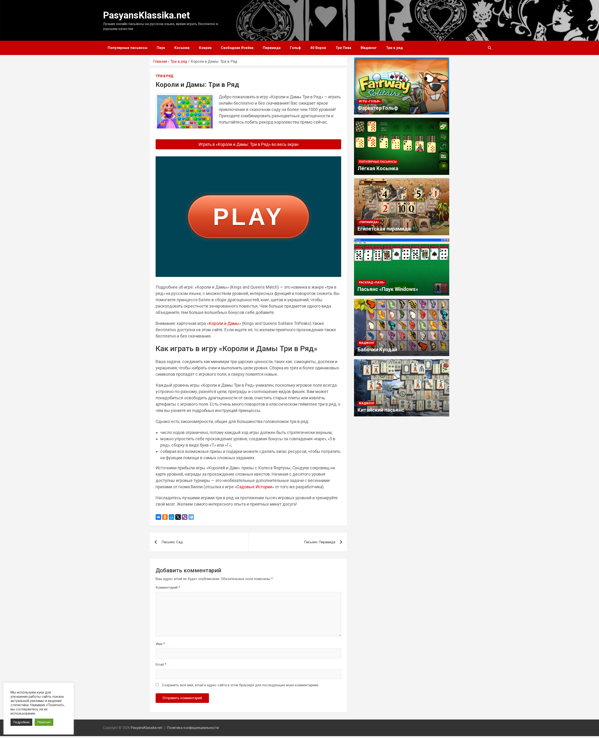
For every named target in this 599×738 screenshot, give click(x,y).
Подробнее (21, 722)
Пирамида (272, 48)
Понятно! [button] (44, 722)
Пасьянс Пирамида (319, 542)
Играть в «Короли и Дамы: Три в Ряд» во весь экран (248, 144)
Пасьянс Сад (172, 542)
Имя (160, 644)
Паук (161, 48)
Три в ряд (394, 48)
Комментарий (168, 587)
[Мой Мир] (171, 517)
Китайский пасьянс (381, 410)
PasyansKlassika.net (146, 15)
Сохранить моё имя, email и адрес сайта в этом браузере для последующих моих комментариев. (240, 685)
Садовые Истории (254, 486)
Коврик (205, 48)
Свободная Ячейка (237, 48)
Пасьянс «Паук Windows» (388, 289)
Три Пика (343, 48)
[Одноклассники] (165, 517)
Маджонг (369, 48)
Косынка (182, 48)
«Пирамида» (369, 222)
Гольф (295, 48)
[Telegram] (191, 517)
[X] (178, 517)
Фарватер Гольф (378, 108)
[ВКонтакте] (158, 517)
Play (248, 216)
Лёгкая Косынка (378, 168)
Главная (160, 61)
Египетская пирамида (384, 229)
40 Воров (318, 48)
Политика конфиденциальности (193, 728)
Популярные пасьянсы (127, 48)
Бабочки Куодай (377, 349)
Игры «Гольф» (369, 101)
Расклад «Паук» (371, 282)
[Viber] (184, 517)
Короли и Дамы (224, 323)
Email (161, 664)
